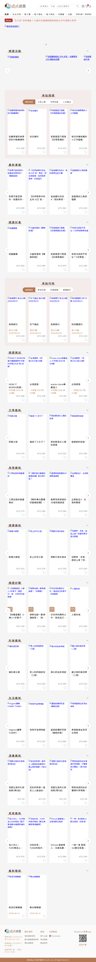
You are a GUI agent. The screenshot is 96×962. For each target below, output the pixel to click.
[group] (48, 35)
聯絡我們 (43, 943)
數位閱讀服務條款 (32, 939)
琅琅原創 (88, 14)
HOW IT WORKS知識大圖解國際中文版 (16, 387)
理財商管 (29, 101)
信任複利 (34, 136)
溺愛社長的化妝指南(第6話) (16, 789)
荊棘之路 (13, 441)
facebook (56, 936)
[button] (8, 70)
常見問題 (43, 939)
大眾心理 (42, 101)
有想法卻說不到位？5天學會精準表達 (79, 256)
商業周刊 (13, 324)
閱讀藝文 (67, 289)
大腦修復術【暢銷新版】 (37, 255)
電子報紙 (50, 14)
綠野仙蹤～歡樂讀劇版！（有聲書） (37, 617)
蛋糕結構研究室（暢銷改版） (58, 731)
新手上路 (43, 936)
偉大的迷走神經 (58, 672)
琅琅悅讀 (79, 14)
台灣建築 (34, 384)
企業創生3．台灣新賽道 (79, 501)
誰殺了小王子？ (37, 441)
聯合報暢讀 (35, 907)
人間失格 (76, 614)
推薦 (7, 14)
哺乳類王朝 (14, 672)
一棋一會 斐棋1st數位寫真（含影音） (78, 847)
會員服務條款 (30, 936)
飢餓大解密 (14, 556)
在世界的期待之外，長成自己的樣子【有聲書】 (58, 617)
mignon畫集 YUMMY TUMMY (15, 732)
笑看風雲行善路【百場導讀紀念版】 (58, 139)
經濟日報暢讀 (15, 907)
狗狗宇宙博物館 (37, 729)
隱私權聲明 (29, 943)
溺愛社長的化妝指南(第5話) (58, 789)
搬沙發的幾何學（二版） (79, 673)
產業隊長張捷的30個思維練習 (58, 501)
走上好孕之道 (36, 556)
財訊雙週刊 (77, 324)
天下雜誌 (34, 324)
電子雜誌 (38, 14)
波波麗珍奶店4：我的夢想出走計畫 (58, 199)
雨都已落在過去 (58, 556)
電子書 (27, 14)
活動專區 (72, 14)
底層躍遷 (13, 253)
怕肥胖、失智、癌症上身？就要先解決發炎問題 (79, 559)
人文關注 (67, 101)
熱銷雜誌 (29, 289)
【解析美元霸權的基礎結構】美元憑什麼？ (37, 502)
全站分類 (16, 14)
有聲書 (61, 14)
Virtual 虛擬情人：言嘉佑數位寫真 (58, 847)
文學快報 (54, 101)
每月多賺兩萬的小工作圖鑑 (79, 138)
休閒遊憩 (54, 289)
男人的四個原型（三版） (37, 673)
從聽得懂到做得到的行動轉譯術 (16, 138)
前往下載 (83, 944)
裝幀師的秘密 (78, 441)
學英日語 (42, 289)
